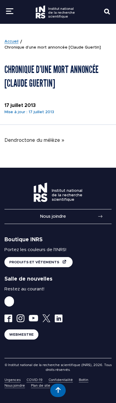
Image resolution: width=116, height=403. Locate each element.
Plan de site (40, 385)
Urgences (12, 380)
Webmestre (21, 334)
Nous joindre (53, 216)
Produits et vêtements (34, 262)
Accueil (11, 41)
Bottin (83, 380)
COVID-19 (34, 380)
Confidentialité (60, 380)
